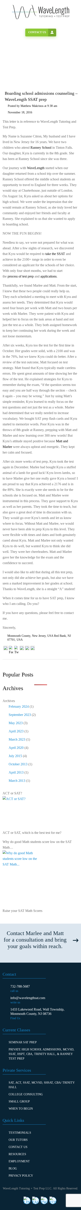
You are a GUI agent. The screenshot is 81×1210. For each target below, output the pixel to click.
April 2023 (16, 731)
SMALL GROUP (19, 1101)
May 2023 (16, 723)
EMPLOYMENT (19, 1161)
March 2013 (17, 780)
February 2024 (19, 706)
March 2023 (17, 739)
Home (15, 67)
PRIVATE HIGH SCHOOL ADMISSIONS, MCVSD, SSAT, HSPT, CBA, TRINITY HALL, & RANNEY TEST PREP (41, 1054)
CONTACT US (18, 1147)
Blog (13, 1168)
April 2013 (16, 772)
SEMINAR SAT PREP (23, 1042)
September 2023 (20, 715)
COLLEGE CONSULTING (26, 1094)
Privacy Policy (21, 1175)
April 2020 (16, 748)
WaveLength (35, 168)
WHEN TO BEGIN (21, 1108)
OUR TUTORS (18, 1139)
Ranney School (40, 147)
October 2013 (18, 764)
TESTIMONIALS (20, 1132)
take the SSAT (55, 254)
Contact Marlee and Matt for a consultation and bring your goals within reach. (35, 939)
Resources (17, 1154)
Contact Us (37, 32)
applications (48, 276)
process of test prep (21, 276)
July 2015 (15, 756)
